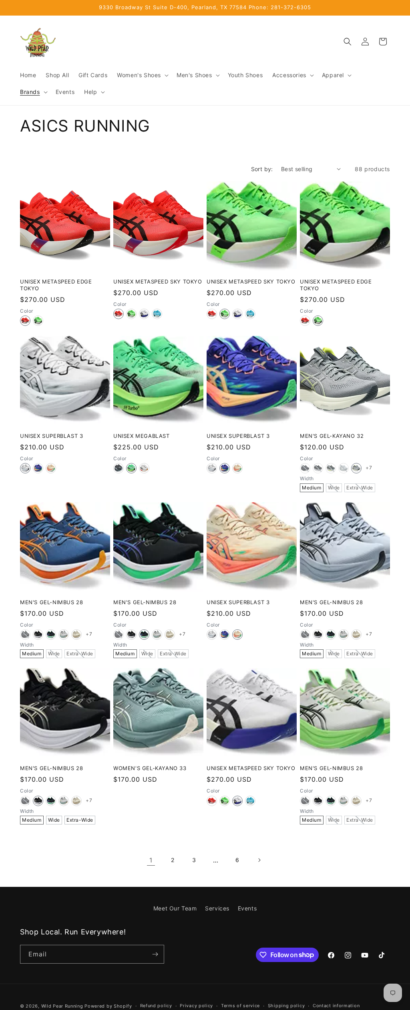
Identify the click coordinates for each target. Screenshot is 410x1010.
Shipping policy (286, 1005)
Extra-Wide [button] (359, 488)
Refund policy (156, 1005)
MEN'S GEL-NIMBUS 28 (51, 602)
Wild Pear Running (62, 1006)
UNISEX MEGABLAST (141, 436)
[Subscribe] (155, 954)
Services (217, 908)
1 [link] (151, 860)
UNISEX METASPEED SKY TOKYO (157, 281)
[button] (142, 75)
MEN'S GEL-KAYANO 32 (332, 436)
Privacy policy (196, 1005)
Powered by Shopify (108, 1006)
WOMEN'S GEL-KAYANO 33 (150, 768)
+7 (369, 468)
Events (247, 908)
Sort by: (262, 169)
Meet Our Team (175, 908)
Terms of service (240, 1005)
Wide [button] (334, 488)
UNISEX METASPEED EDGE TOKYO (56, 284)
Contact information (336, 1005)
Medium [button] (312, 488)
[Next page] (259, 860)
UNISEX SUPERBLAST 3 (51, 436)
